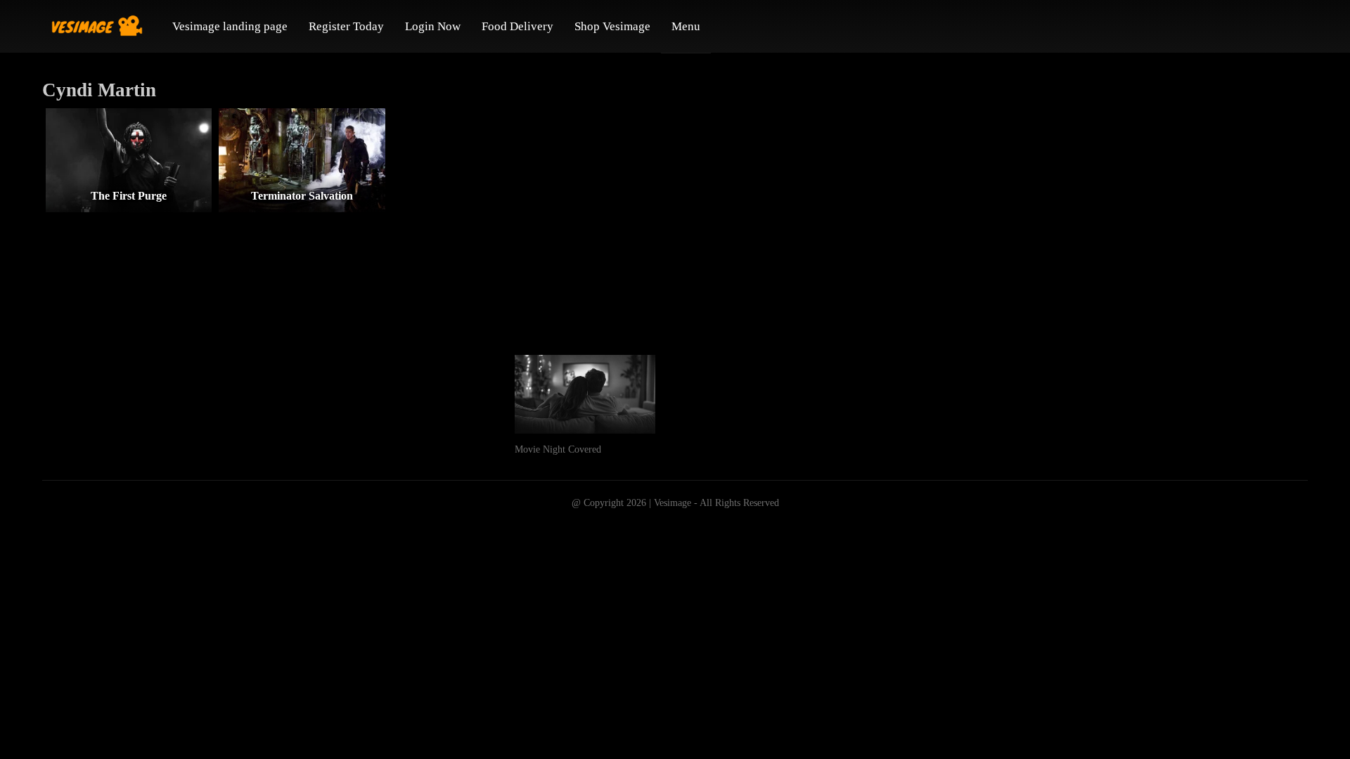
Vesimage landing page (230, 26)
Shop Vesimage (612, 26)
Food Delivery (517, 26)
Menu (685, 26)
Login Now (433, 26)
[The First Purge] (129, 160)
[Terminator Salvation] (302, 160)
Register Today (346, 26)
